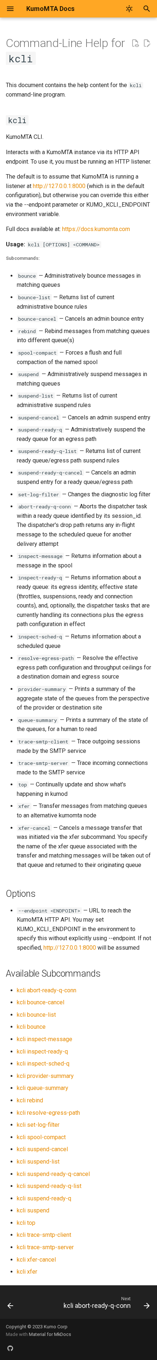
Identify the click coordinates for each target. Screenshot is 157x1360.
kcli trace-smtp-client (44, 1234)
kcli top (26, 1222)
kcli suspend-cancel (42, 1149)
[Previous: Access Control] (10, 1304)
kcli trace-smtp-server (45, 1247)
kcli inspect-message (44, 1039)
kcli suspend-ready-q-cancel (53, 1174)
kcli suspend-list (38, 1161)
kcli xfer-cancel (36, 1259)
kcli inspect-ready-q (42, 1051)
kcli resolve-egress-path (48, 1112)
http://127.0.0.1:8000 (59, 186)
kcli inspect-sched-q (43, 1063)
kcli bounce (31, 1026)
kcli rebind (30, 1100)
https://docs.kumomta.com (96, 229)
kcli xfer (27, 1271)
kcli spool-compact (41, 1137)
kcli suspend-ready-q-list (49, 1186)
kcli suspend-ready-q (44, 1198)
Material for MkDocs (50, 1334)
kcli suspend (33, 1210)
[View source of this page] (135, 43)
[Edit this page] (146, 43)
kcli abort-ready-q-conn (46, 990)
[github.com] (10, 1348)
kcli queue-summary (42, 1088)
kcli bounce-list (36, 1014)
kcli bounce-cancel (40, 1002)
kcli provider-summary (45, 1075)
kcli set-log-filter (38, 1124)
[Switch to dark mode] (129, 8)
